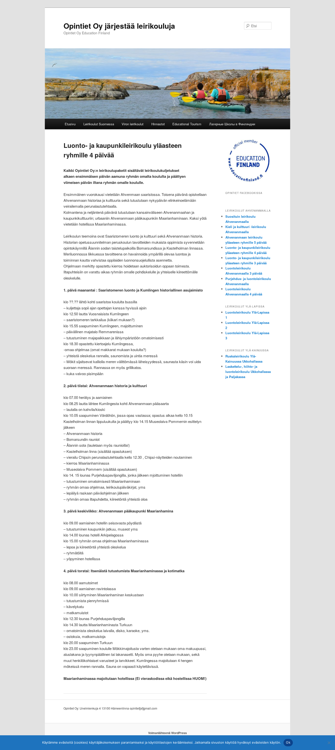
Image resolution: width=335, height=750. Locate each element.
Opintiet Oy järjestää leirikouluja (119, 25)
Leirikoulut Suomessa (98, 124)
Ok (288, 742)
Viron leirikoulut (132, 124)
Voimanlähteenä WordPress (167, 733)
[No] (328, 742)
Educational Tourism (186, 124)
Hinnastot (158, 124)
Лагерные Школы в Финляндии (232, 124)
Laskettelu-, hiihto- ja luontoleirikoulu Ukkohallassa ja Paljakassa (248, 371)
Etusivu (70, 124)
